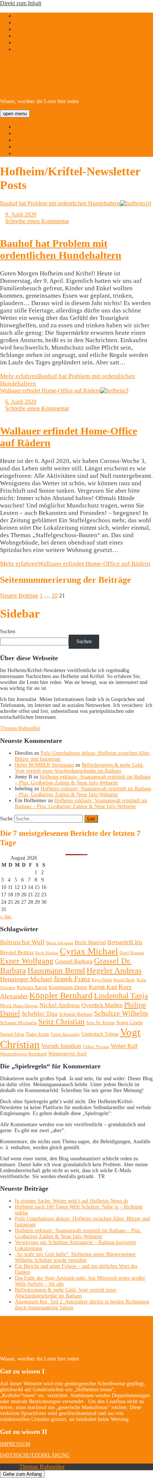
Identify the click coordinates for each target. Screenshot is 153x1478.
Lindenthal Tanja (121, 995)
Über (21, 133)
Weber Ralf (124, 1046)
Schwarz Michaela (18, 1022)
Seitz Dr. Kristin (100, 1022)
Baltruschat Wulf (22, 942)
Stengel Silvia (12, 1034)
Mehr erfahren (75, 563)
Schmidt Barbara (75, 1014)
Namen (23, 140)
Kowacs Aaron (32, 987)
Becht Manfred (90, 942)
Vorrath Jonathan (61, 1046)
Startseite (25, 126)
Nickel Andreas (59, 1005)
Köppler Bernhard (60, 995)
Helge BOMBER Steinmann (44, 765)
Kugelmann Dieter (68, 987)
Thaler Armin (37, 1034)
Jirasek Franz (71, 979)
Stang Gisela (129, 1022)
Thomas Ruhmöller (20, 728)
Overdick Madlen (102, 1005)
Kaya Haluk (102, 980)
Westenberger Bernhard (23, 1054)
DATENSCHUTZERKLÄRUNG (34, 1455)
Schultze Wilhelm (121, 1013)
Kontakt (24, 153)
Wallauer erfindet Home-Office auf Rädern (50, 390)
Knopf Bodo (124, 980)
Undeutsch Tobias (99, 1034)
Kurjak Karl (103, 987)
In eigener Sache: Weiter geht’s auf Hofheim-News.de (71, 1201)
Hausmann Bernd (56, 970)
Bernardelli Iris (124, 942)
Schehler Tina (40, 1013)
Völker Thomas (95, 1046)
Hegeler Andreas (114, 970)
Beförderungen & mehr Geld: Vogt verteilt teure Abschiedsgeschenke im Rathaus (79, 768)
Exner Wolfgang (26, 960)
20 (55, 595)
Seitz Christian (61, 1022)
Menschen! (28, 146)
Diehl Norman (132, 952)
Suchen (7, 631)
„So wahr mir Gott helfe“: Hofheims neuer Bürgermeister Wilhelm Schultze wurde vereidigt (75, 1257)
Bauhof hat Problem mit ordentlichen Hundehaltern (60, 203)
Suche (6, 818)
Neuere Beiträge (19, 595)
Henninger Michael (26, 979)
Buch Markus (46, 952)
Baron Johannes (59, 942)
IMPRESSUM (15, 1444)
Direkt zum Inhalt (20, 3)
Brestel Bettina (17, 952)
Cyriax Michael (89, 951)
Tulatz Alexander (65, 1034)
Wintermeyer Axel (67, 1054)
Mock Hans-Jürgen (19, 1005)
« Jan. (6, 916)
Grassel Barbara (73, 961)
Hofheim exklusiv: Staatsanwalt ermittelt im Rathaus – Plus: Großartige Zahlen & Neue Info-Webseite (82, 780)
